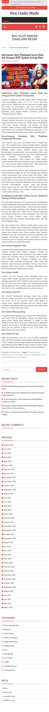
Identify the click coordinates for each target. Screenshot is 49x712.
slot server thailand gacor (32, 355)
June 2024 (7, 551)
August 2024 (8, 542)
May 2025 (7, 506)
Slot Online (8, 658)
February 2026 (9, 469)
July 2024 (7, 546)
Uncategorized (14, 352)
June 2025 (7, 502)
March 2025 (8, 514)
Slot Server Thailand (31, 102)
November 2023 (10, 579)
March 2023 (8, 607)
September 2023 (10, 587)
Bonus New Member (11, 625)
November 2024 (10, 530)
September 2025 (10, 490)
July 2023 (7, 595)
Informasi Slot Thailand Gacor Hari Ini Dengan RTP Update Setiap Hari (23, 56)
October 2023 (9, 583)
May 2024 (7, 555)
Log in (5, 688)
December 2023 (9, 575)
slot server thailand (15, 355)
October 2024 (9, 534)
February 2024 (9, 567)
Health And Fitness (11, 642)
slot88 (6, 662)
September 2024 (10, 538)
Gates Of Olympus (11, 638)
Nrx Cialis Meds (24, 13)
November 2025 (10, 481)
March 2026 (8, 465)
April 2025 (8, 510)
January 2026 (9, 473)
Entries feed (7, 692)
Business (7, 629)
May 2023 (7, 603)
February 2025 (9, 518)
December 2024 (10, 526)
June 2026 (7, 453)
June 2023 (7, 599)
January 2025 (9, 522)
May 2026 (7, 457)
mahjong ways (9, 646)
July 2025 (7, 498)
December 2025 (10, 477)
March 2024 (8, 563)
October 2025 (9, 486)
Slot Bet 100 (8, 654)
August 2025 (8, 494)
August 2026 (8, 445)
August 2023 (8, 591)
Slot (5, 650)
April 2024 (7, 559)
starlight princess (10, 666)
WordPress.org (8, 700)
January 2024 (9, 571)
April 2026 (8, 461)
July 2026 (7, 449)
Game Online (9, 634)
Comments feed (9, 696)
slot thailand (22, 357)
